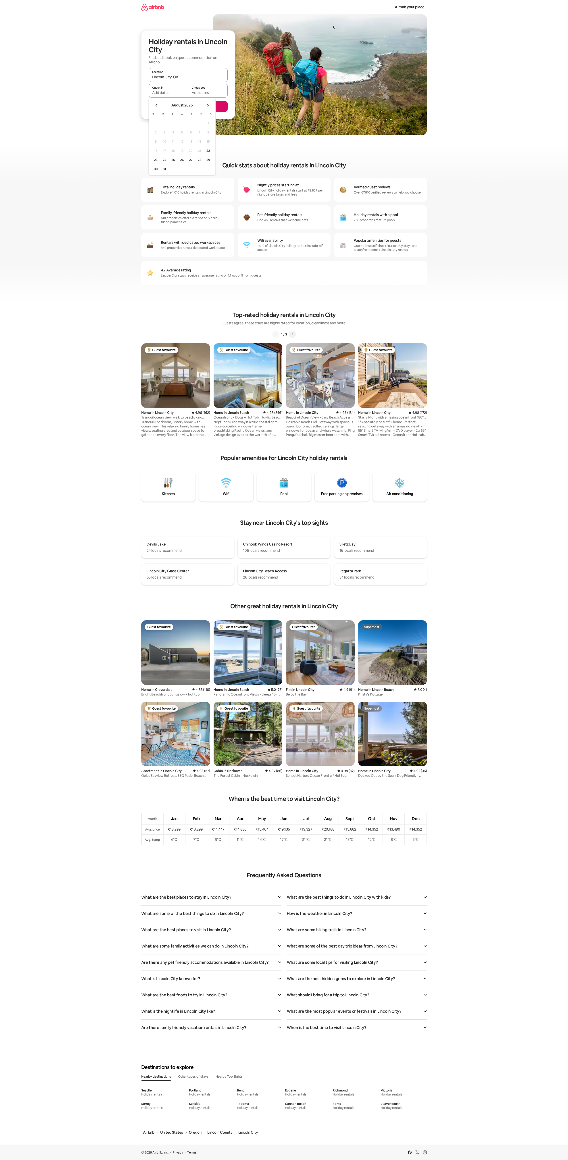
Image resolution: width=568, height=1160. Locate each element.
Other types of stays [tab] (193, 1077)
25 (173, 160)
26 (182, 160)
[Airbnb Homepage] (152, 7)
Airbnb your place (409, 7)
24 (164, 160)
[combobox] (188, 77)
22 (208, 151)
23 (156, 160)
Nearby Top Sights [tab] (229, 1077)
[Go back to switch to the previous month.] (156, 105)
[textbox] (168, 92)
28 (199, 160)
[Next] (292, 334)
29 (208, 160)
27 (191, 160)
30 (156, 169)
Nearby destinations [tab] (156, 1077)
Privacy (178, 1152)
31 (164, 169)
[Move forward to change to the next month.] (207, 105)
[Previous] (275, 334)
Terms (191, 1152)
